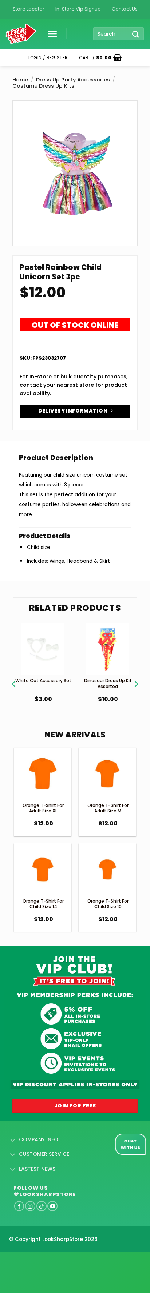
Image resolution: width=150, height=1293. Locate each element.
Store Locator (28, 8)
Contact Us (125, 8)
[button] (50, 34)
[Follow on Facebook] (19, 1206)
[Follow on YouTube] (52, 1206)
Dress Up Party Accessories (73, 79)
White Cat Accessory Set (43, 680)
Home (20, 79)
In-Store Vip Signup (78, 8)
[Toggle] (13, 1140)
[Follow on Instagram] (30, 1206)
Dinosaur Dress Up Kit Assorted (108, 683)
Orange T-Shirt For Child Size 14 (43, 904)
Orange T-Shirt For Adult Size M (108, 808)
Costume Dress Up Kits (43, 85)
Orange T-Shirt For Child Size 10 (108, 904)
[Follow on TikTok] (41, 1206)
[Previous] (14, 675)
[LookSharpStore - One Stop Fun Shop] (20, 34)
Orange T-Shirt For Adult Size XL (43, 808)
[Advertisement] (58, 1261)
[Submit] (136, 34)
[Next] (135, 675)
